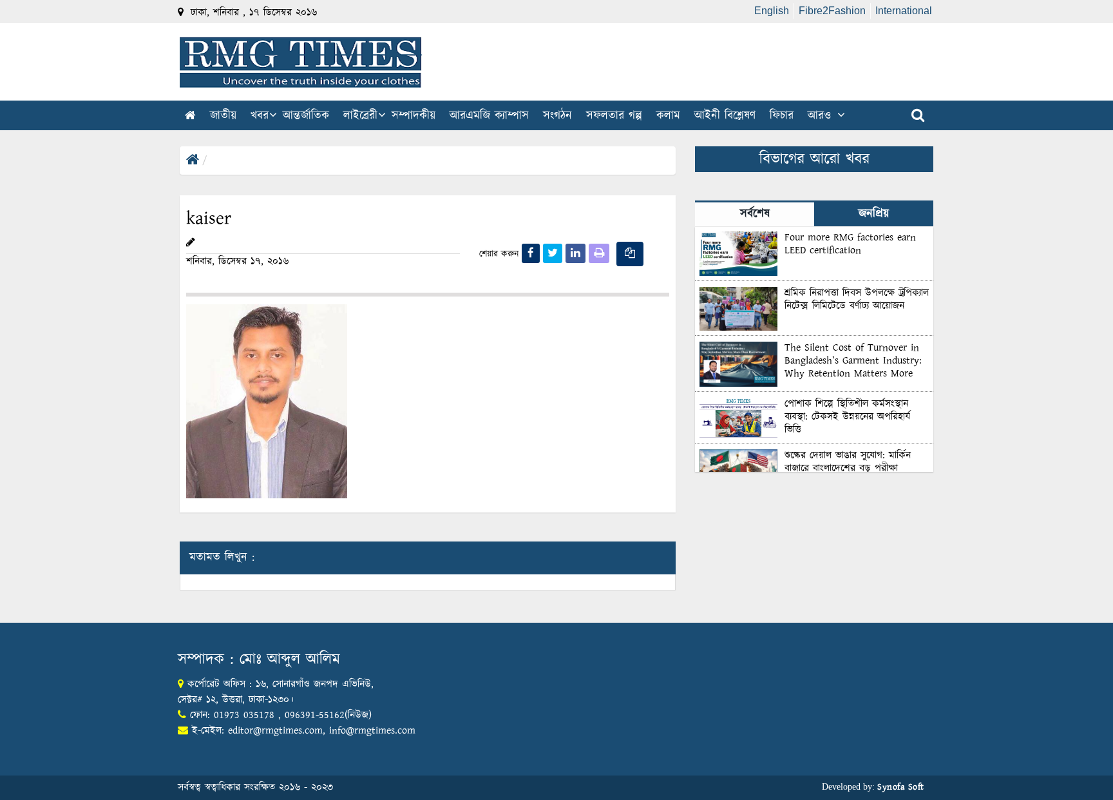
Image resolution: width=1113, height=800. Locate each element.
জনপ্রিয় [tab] (874, 214)
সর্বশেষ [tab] (755, 214)
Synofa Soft (900, 787)
